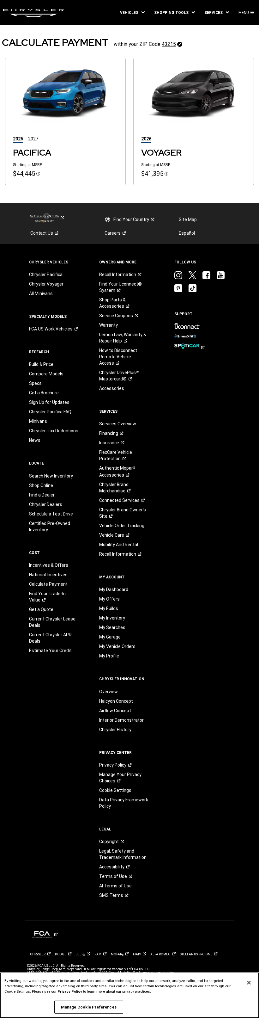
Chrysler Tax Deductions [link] (53, 430)
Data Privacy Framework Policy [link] (123, 803)
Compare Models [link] (46, 373)
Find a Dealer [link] (42, 494)
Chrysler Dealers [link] (45, 504)
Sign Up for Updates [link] (49, 402)
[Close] (249, 983)
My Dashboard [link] (113, 589)
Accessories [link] (111, 388)
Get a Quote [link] (41, 609)
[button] (132, 12)
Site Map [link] (188, 219)
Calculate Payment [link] (48, 584)
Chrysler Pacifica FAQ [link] (50, 411)
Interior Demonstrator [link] (121, 720)
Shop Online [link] (41, 485)
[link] (33, 13)
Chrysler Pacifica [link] (46, 274)
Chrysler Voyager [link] (46, 284)
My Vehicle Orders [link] (117, 646)
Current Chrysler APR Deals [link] (50, 638)
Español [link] (187, 233)
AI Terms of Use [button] (115, 885)
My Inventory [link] (112, 617)
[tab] (20, 139)
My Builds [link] (108, 608)
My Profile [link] (109, 655)
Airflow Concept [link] (115, 710)
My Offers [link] (109, 599)
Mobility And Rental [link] (118, 544)
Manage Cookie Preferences (89, 1007)
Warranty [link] (108, 325)
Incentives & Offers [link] (48, 565)
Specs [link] (35, 383)
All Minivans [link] (41, 293)
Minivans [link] (38, 421)
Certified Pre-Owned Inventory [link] (49, 526)
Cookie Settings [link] (115, 790)
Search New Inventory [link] (51, 475)
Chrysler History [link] (115, 729)
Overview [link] (108, 691)
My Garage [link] (110, 636)
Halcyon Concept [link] (116, 701)
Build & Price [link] (41, 364)
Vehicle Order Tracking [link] (121, 525)
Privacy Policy (69, 991)
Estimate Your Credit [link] (50, 650)
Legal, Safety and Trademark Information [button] (123, 854)
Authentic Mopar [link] (117, 472)
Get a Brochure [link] (44, 392)
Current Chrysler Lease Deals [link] (52, 622)
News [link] (34, 440)
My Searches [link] (112, 627)
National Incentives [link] (48, 574)
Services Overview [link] (117, 423)
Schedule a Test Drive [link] (51, 513)
